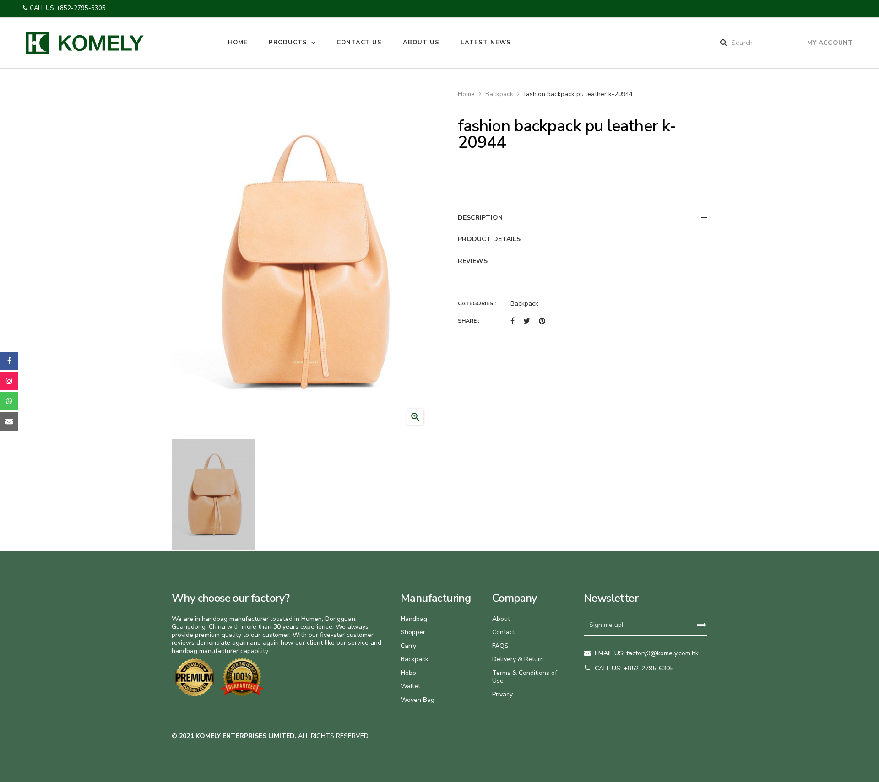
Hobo (408, 673)
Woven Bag (417, 700)
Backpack (524, 303)
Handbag (414, 619)
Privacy (502, 694)
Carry (408, 646)
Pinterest (542, 321)
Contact (503, 632)
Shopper (413, 632)
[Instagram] (9, 381)
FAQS (500, 646)
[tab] (582, 218)
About (501, 619)
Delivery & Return (518, 659)
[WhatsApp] (9, 401)
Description (480, 217)
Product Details (489, 239)
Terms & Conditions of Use (524, 677)
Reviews (473, 261)
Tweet (526, 321)
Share (512, 321)
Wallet (410, 686)
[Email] (9, 421)
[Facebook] (9, 361)
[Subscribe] (701, 625)
